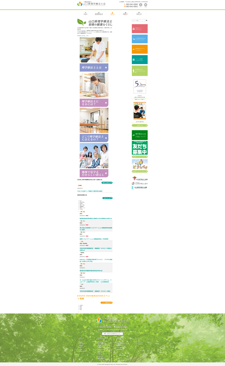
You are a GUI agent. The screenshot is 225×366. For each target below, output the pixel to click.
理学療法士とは (120, 342)
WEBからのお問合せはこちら (113, 333)
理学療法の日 (140, 70)
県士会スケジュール (83, 351)
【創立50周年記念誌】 (140, 96)
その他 (80, 349)
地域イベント (81, 347)
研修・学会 (81, 344)
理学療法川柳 (119, 349)
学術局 (99, 353)
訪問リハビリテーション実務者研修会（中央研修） (94, 239)
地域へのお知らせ (106, 182)
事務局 (99, 351)
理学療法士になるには (121, 343)
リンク (137, 345)
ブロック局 (100, 354)
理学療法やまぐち (140, 49)
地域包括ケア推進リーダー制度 (104, 347)
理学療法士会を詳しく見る (83, 35)
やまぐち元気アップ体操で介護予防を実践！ (90, 191)
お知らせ (81, 342)
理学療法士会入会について (140, 135)
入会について (100, 356)
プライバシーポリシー (140, 342)
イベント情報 (139, 59)
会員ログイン (138, 28)
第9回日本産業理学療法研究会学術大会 (91, 271)
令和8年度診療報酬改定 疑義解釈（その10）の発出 (95, 291)
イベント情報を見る (106, 302)
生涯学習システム (101, 349)
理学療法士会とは (101, 342)
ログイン (140, 6)
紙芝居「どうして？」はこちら (139, 156)
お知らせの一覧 (107, 198)
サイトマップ (138, 343)
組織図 (99, 345)
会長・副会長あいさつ (102, 344)
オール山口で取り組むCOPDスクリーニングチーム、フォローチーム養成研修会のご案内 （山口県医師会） (96, 281)
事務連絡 (81, 345)
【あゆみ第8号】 (139, 121)
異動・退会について (101, 358)
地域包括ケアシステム (121, 345)
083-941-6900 (132, 4)
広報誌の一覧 (140, 125)
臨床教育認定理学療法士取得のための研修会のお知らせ (96, 218)
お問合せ (145, 6)
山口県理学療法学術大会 (140, 39)
